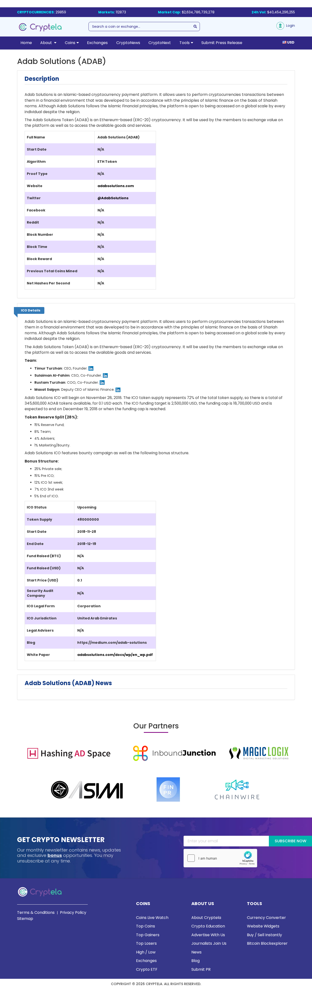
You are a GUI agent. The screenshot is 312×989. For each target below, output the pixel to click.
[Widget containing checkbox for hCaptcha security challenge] (220, 858)
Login (289, 25)
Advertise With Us (208, 935)
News (196, 952)
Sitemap (25, 918)
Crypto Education (208, 926)
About (46, 42)
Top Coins (145, 926)
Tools (184, 42)
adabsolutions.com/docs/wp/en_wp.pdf (115, 654)
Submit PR (201, 969)
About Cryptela (206, 917)
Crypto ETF (146, 969)
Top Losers (146, 943)
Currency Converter (266, 917)
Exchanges (97, 42)
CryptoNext (159, 42)
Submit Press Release (221, 42)
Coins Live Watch (152, 917)
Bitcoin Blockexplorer (267, 943)
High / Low (146, 952)
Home (26, 42)
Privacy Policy (73, 912)
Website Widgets (263, 926)
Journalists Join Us (208, 943)
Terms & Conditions (36, 912)
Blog (195, 960)
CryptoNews (128, 42)
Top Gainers (147, 935)
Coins (70, 42)
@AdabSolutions (113, 198)
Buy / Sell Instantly (264, 935)
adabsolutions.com (116, 185)
